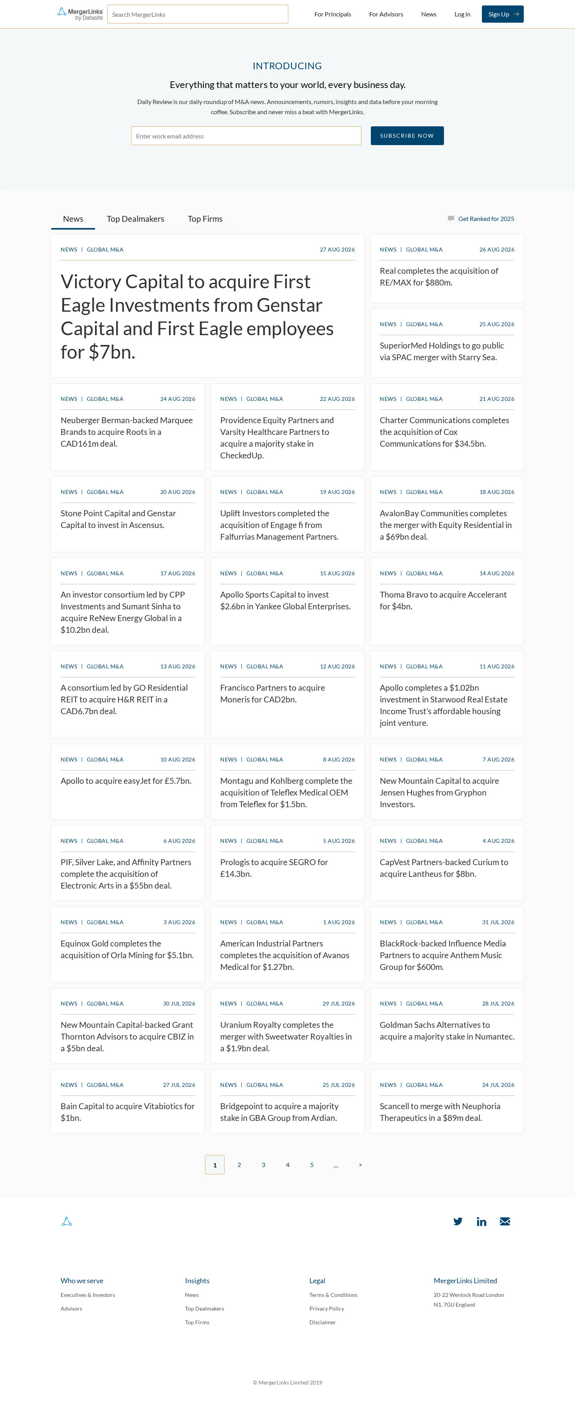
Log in (463, 14)
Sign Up (499, 14)
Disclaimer (322, 1322)
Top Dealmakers (135, 218)
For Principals (332, 14)
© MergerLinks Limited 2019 (287, 1382)
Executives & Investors (88, 1294)
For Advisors (386, 14)
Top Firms (205, 218)
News (429, 14)
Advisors (71, 1308)
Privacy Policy (326, 1308)
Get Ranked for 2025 (486, 218)
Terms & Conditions (333, 1294)
